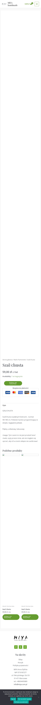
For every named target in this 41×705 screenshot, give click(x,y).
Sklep (20, 659)
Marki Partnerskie (20, 360)
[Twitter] (20, 647)
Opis (4, 405)
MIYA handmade (13, 4)
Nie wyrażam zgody (24, 699)
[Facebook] (16, 647)
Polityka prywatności (20, 665)
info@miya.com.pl (20, 684)
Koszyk (20, 662)
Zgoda (13, 699)
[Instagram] (25, 647)
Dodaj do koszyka (13, 383)
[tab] (20, 405)
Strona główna (7, 360)
